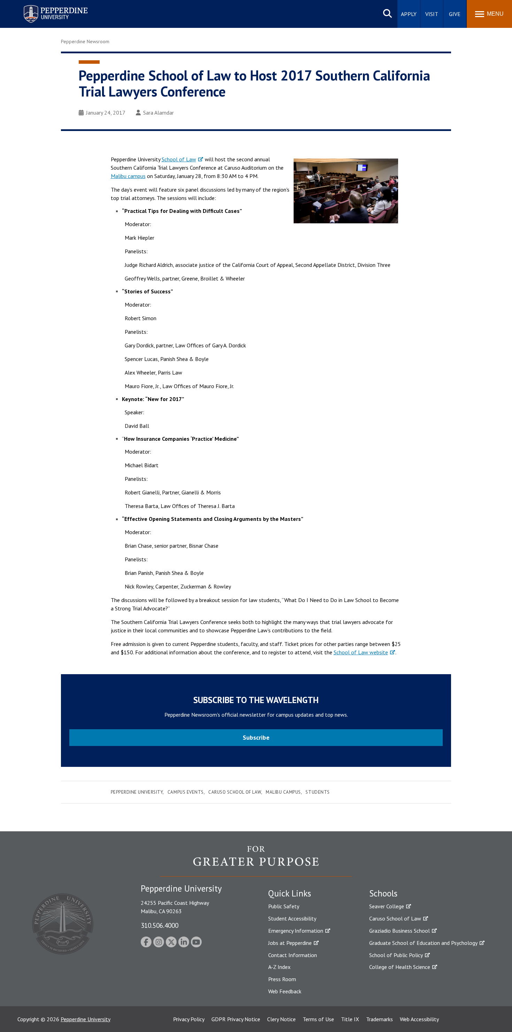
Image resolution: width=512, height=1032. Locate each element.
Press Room (282, 979)
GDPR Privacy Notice (235, 1019)
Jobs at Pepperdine (290, 942)
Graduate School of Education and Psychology (423, 942)
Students (317, 792)
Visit (431, 13)
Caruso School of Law (234, 792)
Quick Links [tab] (289, 893)
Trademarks (379, 1019)
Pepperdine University (47, 6)
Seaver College (386, 906)
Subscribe (256, 737)
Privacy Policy (188, 1019)
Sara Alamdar (158, 112)
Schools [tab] (383, 893)
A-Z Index (279, 966)
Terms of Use (318, 1019)
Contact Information (292, 955)
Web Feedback (284, 991)
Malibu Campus (283, 792)
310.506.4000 (159, 925)
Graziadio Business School (399, 930)
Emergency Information (295, 930)
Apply (409, 13)
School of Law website (361, 652)
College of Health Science (399, 966)
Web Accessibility (419, 1019)
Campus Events (186, 792)
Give (454, 13)
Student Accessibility (292, 918)
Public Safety (283, 906)
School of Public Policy (396, 955)
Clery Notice (281, 1019)
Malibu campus (128, 175)
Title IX (350, 1019)
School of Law (179, 159)
